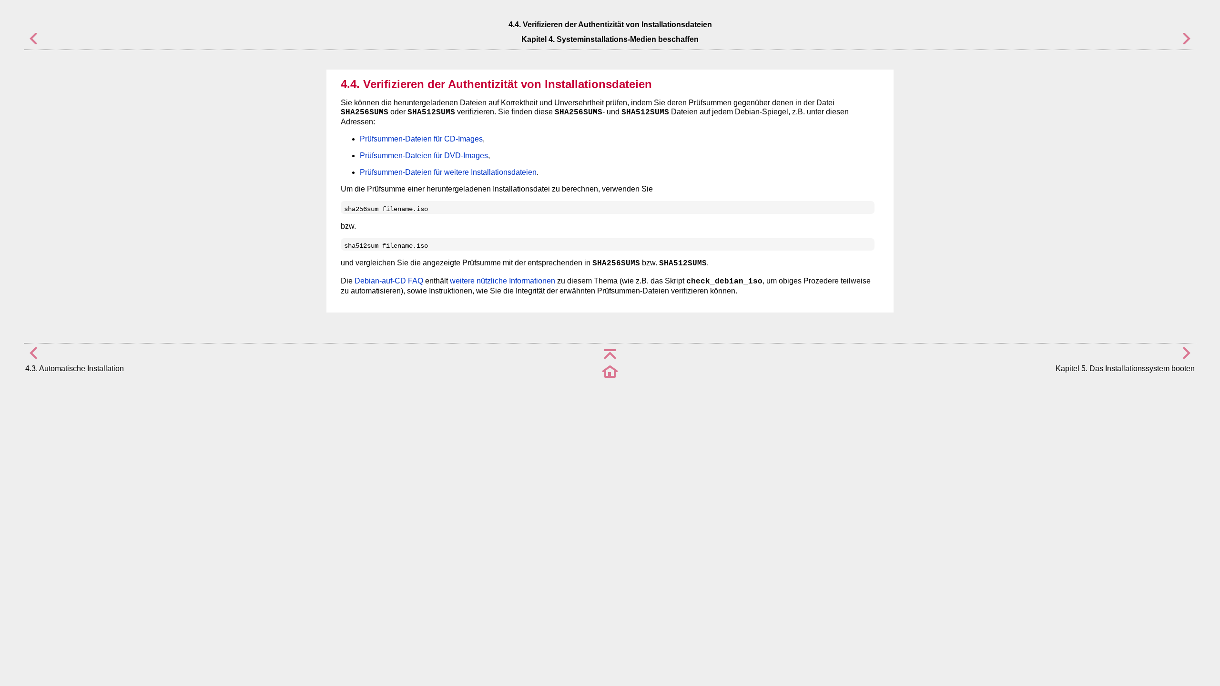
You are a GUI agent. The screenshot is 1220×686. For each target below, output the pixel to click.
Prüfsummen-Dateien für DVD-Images (424, 155)
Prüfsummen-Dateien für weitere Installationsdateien (448, 172)
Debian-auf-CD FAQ (389, 281)
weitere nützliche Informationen (502, 281)
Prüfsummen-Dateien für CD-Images (421, 139)
